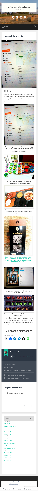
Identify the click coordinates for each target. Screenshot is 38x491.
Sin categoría (10, 367)
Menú (6, 27)
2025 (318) (8, 434)
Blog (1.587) (8, 438)
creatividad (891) (10, 448)
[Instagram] (17, 17)
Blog (18, 370)
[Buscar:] (19, 418)
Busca (34, 26)
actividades (13, 370)
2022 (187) (8, 463)
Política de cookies (13, 484)
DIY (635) (7, 423)
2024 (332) (8, 429)
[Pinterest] (24, 17)
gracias (23, 370)
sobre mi (28, 370)
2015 (8, 370)
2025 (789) (8, 455)
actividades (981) (10, 443)
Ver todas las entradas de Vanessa (24, 357)
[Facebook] (13, 17)
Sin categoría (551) (10, 426)
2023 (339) (8, 460)
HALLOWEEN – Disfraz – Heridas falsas (18, 378)
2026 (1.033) (8, 452)
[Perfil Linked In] (21, 17)
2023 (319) (8, 431)
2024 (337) (8, 457)
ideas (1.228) (8, 440)
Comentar (27, 406)
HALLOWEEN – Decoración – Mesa (16, 375)
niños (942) (8, 446)
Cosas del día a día (13, 35)
